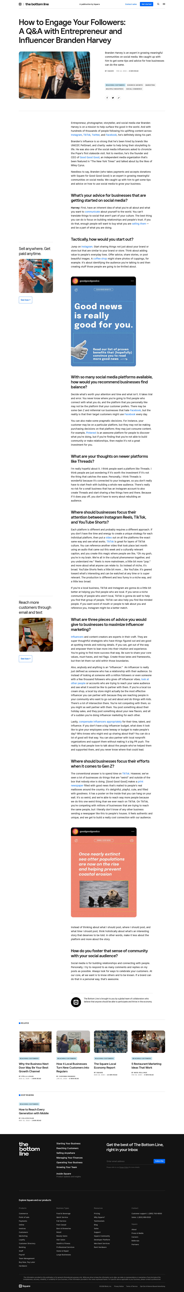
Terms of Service (132, 1286)
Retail (58, 1232)
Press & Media (137, 1233)
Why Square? (99, 1217)
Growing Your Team (66, 1167)
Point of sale (24, 1217)
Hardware (23, 1266)
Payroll (22, 1255)
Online (21, 1225)
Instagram (76, 134)
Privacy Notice (119, 1286)
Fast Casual (61, 1225)
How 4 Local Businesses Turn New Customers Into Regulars (72, 1067)
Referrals (135, 1241)
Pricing (97, 1214)
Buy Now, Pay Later (27, 1262)
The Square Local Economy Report (105, 1065)
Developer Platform (102, 1240)
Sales (96, 1229)
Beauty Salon (61, 1236)
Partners (135, 1244)
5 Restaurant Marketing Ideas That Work (146, 1065)
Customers (23, 1232)
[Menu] (164, 4)
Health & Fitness (63, 1243)
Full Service (61, 1221)
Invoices (22, 1229)
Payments (23, 1221)
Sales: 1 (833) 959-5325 (141, 1217)
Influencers (77, 636)
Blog (96, 1225)
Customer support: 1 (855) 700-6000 (147, 1214)
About (134, 1229)
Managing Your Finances (69, 1157)
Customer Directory (27, 1243)
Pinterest (91, 432)
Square (111, 71)
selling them (139, 223)
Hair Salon (60, 1240)
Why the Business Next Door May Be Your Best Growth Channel (34, 1067)
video (109, 537)
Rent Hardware (100, 1247)
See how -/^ (25, 300)
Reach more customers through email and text (35, 607)
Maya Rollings (140, 1072)
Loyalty (22, 1240)
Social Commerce (134, 89)
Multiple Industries (114, 89)
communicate (92, 211)
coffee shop (100, 258)
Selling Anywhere (65, 1153)
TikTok (86, 134)
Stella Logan (27, 1076)
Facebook (111, 134)
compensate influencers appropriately (100, 721)
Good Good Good (89, 157)
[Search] (158, 4)
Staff (21, 1251)
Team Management (27, 1258)
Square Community (102, 1236)
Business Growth (135, 85)
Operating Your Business (69, 1162)
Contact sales (131, 4)
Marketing (150, 85)
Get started (146, 4)
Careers (135, 1237)
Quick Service (62, 1217)
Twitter (96, 134)
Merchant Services (102, 1243)
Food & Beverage (63, 1214)
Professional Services (65, 1247)
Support (97, 1232)
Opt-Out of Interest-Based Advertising (152, 1286)
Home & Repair (62, 1251)
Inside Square (63, 1173)
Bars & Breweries (63, 1229)
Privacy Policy (124, 1167)
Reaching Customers (115, 85)
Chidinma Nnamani (67, 1076)
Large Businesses (63, 1255)
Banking (22, 1247)
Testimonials (99, 1221)
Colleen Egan (27, 1118)
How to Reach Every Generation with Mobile (34, 1111)
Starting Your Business (68, 1143)
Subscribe (159, 1161)
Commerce (23, 1214)
